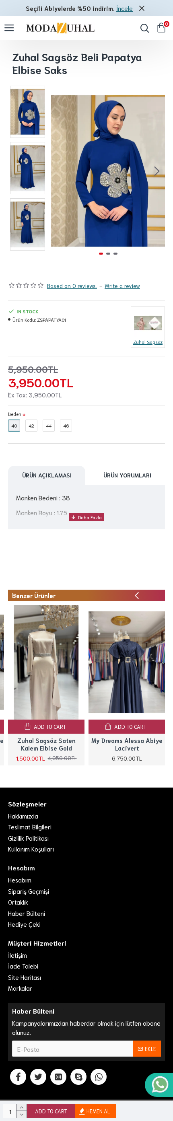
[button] (59, 171)
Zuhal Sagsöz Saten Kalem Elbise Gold (46, 744)
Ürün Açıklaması (47, 475)
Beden (14, 414)
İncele (124, 8)
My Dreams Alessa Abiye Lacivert (127, 744)
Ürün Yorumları (127, 475)
